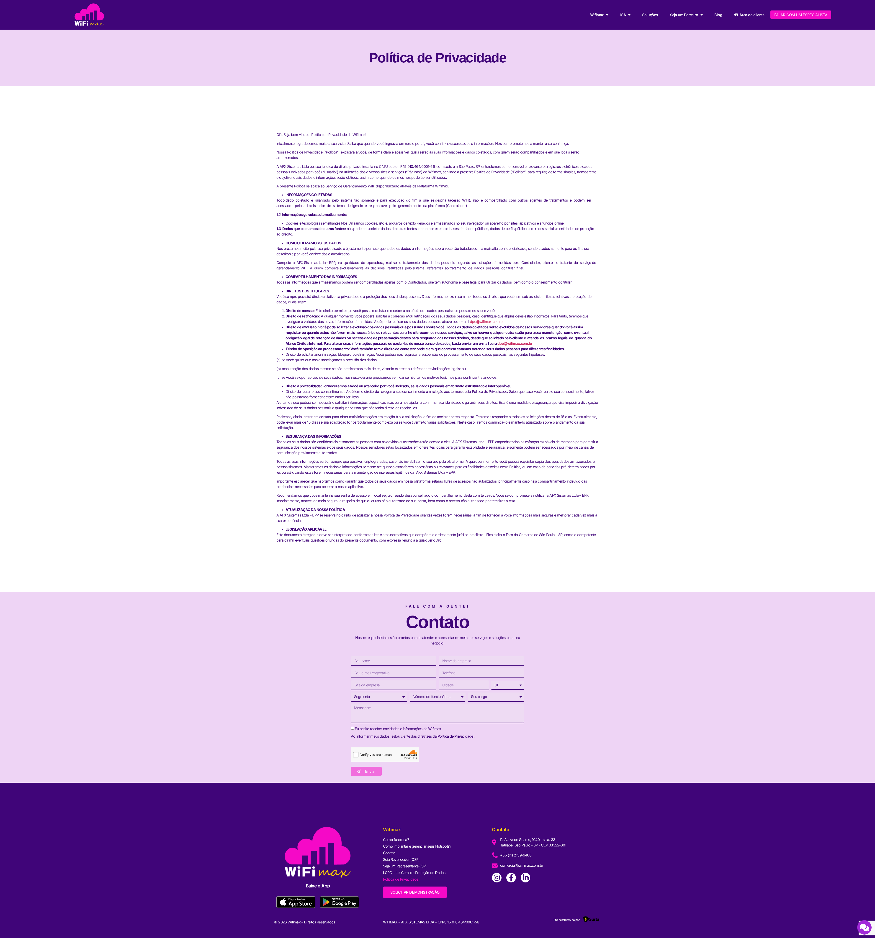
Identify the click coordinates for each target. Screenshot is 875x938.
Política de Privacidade (400, 879)
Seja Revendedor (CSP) (401, 859)
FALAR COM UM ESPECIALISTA (800, 15)
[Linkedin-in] (525, 877)
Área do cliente (751, 15)
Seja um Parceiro (684, 15)
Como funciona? (396, 839)
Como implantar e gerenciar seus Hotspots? (417, 846)
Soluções (650, 15)
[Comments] (864, 927)
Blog (718, 15)
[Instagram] (497, 877)
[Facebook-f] (511, 877)
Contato (389, 853)
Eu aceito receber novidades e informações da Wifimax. (398, 728)
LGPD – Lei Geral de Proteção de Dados (414, 872)
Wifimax (597, 15)
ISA (623, 15)
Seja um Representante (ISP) (405, 866)
